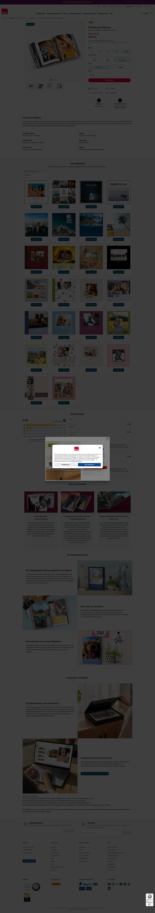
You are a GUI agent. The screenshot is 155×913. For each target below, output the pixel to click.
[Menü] (152, 895)
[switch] (149, 904)
